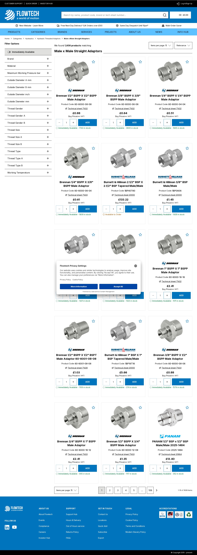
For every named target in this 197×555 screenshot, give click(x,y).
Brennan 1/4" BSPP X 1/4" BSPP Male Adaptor (170, 97)
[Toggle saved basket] (93, 61)
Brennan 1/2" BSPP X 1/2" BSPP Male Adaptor (76, 97)
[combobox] (161, 45)
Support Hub (71, 514)
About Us (135, 32)
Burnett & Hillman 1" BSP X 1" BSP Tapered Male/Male (123, 356)
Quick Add (102, 526)
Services (86, 32)
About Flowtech (46, 514)
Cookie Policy (132, 520)
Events (42, 520)
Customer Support (14, 4)
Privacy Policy (132, 514)
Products (14, 32)
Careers (42, 532)
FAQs (68, 538)
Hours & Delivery (73, 520)
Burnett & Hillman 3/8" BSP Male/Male (170, 184)
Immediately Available (23, 52)
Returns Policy (72, 532)
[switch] (9, 52)
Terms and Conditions (135, 526)
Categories (38, 32)
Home (7, 39)
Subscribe (102, 532)
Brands (62, 32)
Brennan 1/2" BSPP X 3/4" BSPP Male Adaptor (123, 443)
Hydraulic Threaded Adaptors (48, 39)
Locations (102, 520)
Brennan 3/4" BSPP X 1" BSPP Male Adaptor (76, 443)
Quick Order (31, 4)
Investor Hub (46, 4)
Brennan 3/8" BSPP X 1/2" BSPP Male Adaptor (170, 356)
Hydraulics (29, 39)
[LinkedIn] (7, 527)
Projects (110, 32)
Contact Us (103, 514)
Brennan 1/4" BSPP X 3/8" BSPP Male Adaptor (76, 184)
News (158, 32)
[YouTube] (14, 527)
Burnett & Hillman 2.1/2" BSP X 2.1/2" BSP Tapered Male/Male (123, 184)
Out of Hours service (75, 526)
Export (101, 538)
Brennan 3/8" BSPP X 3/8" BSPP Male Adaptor (123, 97)
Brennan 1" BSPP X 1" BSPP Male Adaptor (170, 270)
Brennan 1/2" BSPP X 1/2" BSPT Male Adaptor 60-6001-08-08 (76, 356)
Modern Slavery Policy (136, 532)
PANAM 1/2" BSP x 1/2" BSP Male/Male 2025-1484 (170, 443)
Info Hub (182, 32)
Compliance (44, 526)
